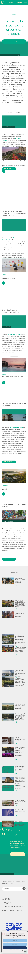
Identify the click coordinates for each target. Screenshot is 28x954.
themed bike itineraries (16, 428)
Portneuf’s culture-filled (14, 334)
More (25, 936)
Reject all (14, 940)
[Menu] (25, 2)
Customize (14, 944)
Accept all (14, 948)
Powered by (19, 951)
